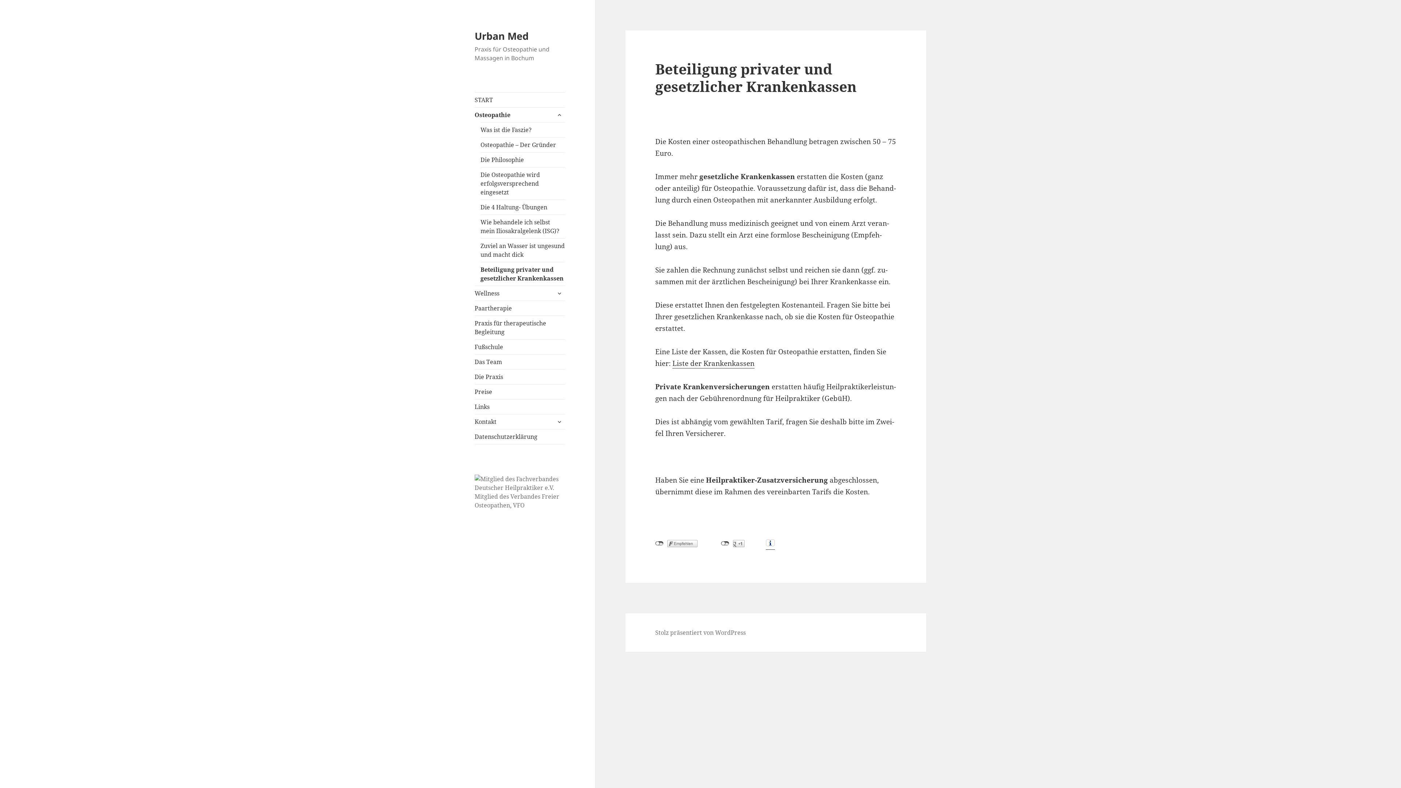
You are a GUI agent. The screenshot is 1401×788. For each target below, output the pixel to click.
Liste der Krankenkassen (713, 363)
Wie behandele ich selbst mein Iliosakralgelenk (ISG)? (519, 226)
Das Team (488, 362)
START (484, 100)
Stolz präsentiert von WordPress (700, 633)
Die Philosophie (502, 160)
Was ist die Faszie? (506, 130)
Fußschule (489, 347)
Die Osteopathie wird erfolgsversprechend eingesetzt (510, 183)
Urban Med (502, 36)
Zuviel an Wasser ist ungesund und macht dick (522, 250)
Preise (483, 392)
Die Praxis (489, 377)
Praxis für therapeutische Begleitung (510, 327)
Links (482, 407)
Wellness (487, 293)
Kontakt (486, 422)
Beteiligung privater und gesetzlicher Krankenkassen (522, 274)
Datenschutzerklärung (506, 437)
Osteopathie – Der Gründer (518, 145)
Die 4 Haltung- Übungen (513, 207)
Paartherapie (493, 308)
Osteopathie (492, 115)
